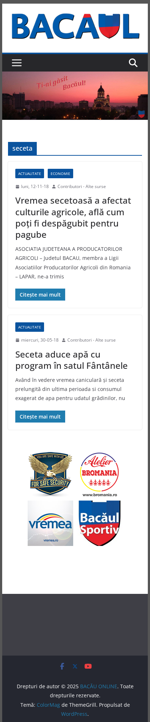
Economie (60, 173)
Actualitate (29, 173)
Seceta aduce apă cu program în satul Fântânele (71, 359)
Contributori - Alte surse (82, 186)
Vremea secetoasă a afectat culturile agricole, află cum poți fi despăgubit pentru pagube (73, 217)
